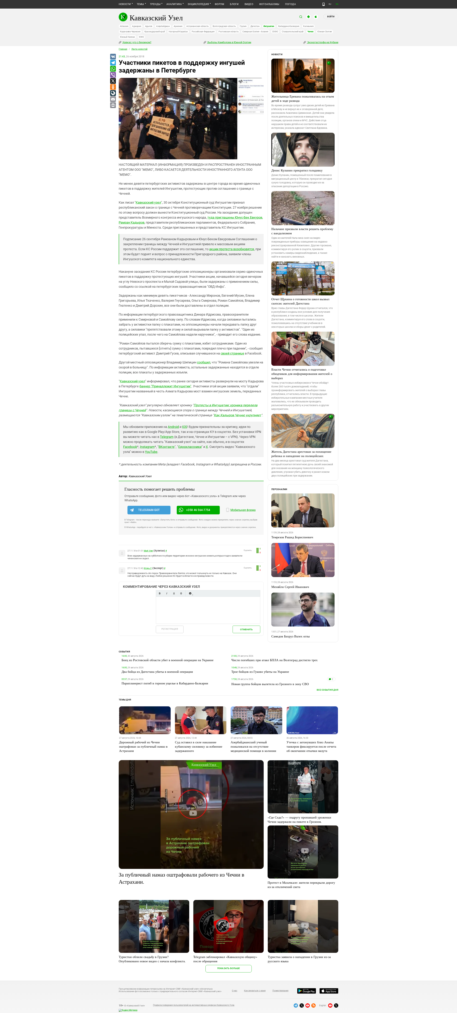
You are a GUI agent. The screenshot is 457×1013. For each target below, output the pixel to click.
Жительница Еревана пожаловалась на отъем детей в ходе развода (302, 98)
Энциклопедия (198, 4)
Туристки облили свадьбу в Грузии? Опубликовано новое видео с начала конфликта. (152, 959)
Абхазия (124, 26)
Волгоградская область (224, 26)
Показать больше (228, 968)
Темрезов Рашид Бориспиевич (292, 537)
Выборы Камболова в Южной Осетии (229, 42)
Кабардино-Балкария (288, 26)
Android (173, 427)
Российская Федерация (203, 31)
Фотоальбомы (269, 4)
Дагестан (255, 26)
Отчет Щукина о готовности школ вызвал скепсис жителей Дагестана (300, 301)
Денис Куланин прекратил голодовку (297, 170)
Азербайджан (163, 26)
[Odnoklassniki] (113, 87)
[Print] (113, 105)
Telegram (167, 437)
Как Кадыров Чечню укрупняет (237, 415)
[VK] (113, 57)
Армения (178, 26)
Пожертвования (280, 990)
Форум (219, 4)
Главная (123, 49)
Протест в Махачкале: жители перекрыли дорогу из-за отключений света (301, 884)
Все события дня (327, 689)
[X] (113, 81)
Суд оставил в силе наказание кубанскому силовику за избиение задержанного (198, 746)
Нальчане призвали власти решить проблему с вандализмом (302, 231)
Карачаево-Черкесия (130, 31)
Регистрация (169, 629)
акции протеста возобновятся (231, 249)
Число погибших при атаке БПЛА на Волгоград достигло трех (274, 660)
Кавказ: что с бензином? (136, 42)
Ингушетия (268, 26)
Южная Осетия (324, 31)
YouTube (151, 452)
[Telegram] (113, 63)
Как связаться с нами (254, 990)
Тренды (155, 4)
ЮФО (141, 37)
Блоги (234, 4)
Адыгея (148, 26)
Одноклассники (190, 447)
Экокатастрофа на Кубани (322, 42)
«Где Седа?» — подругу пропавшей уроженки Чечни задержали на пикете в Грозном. (299, 819)
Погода (290, 4)
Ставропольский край (292, 31)
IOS (184, 427)
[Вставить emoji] (190, 593)
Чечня (310, 31)
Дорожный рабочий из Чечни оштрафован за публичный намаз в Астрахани (143, 746)
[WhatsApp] (113, 69)
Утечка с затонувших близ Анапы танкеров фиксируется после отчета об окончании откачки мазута (311, 746)
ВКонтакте (167, 447)
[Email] (113, 99)
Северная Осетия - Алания (255, 31)
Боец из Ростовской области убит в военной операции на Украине (168, 660)
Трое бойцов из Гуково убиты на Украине (260, 671)
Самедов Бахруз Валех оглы (290, 636)
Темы (140, 4)
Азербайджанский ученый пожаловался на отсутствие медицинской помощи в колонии (253, 746)
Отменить (246, 629)
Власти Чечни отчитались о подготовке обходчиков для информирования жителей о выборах (301, 373)
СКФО (275, 31)
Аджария (136, 26)
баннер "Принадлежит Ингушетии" (165, 386)
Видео (249, 4)
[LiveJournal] (113, 93)
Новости (125, 4)
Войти (330, 16)
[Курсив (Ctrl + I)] (166, 593)
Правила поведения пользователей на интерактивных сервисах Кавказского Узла (193, 1005)
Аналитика (174, 4)
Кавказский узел (148, 202)
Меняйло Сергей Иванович (290, 587)
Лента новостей (139, 49)
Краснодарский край (154, 31)
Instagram (147, 447)
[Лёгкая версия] (323, 4)
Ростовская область (229, 31)
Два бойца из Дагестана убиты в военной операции (157, 671)
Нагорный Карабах (178, 31)
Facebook (130, 447)
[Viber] (113, 75)
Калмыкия (308, 26)
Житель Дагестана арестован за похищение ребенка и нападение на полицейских (301, 453)
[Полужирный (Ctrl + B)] (159, 593)
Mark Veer (148, 551)
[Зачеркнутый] (181, 593)
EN (337, 4)
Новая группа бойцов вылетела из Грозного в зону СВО (270, 684)
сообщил (203, 362)
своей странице (232, 353)
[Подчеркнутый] (173, 593)
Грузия (243, 26)
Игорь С (148, 568)
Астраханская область (197, 26)
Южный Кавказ (127, 37)
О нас (234, 990)
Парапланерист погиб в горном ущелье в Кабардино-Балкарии (165, 683)
